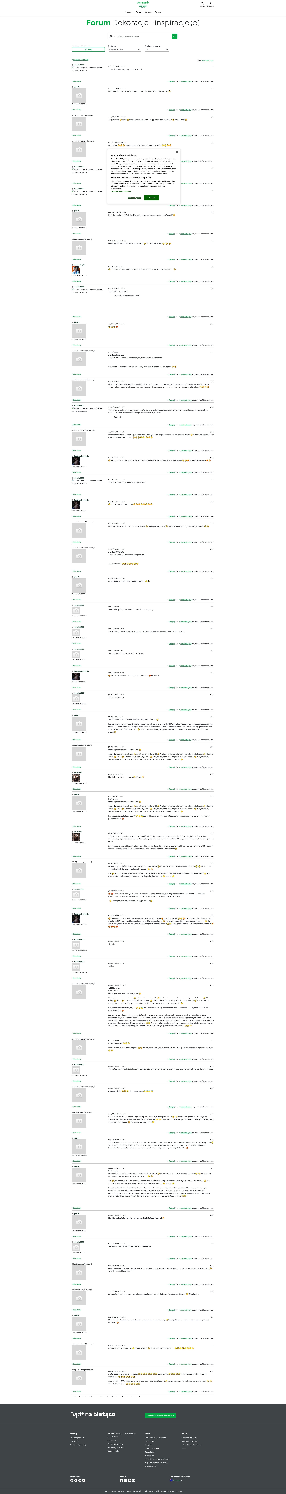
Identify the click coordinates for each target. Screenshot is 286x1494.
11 (96, 1396)
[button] (202, 4)
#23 (211, 629)
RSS (183, 1448)
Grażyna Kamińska (81, 456)
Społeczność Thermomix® (155, 1438)
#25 (211, 673)
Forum (147, 1434)
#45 (211, 1244)
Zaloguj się (111, 1440)
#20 (211, 549)
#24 (211, 651)
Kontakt (121, 1491)
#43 (211, 1168)
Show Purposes (134, 198)
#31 (211, 833)
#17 (211, 480)
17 (128, 1396)
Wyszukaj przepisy (77, 1438)
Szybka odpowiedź (80, 60)
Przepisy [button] (128, 12)
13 (107, 1396)
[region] (143, 176)
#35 (211, 941)
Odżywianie (149, 1452)
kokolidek (78, 773)
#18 (211, 502)
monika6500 (79, 65)
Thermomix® (150, 1441)
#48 (211, 1317)
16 (123, 1396)
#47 (211, 1291)
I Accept (151, 198)
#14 (211, 407)
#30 (211, 796)
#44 (211, 1215)
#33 (211, 891)
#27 (211, 717)
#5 (212, 168)
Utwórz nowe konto (115, 1444)
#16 (211, 458)
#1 (212, 66)
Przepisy (73, 1434)
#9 (212, 266)
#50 (211, 1371)
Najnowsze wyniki (116, 49)
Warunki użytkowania (133, 1491)
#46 (211, 1266)
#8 (212, 241)
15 (117, 1396)
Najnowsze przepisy (78, 1445)
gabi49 (76, 87)
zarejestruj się (185, 81)
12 (102, 1396)
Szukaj (184, 1434)
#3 (212, 117)
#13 (211, 381)
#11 (211, 324)
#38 (211, 1041)
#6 (212, 190)
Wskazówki (149, 1456)
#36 (211, 963)
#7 (212, 212)
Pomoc (179, 1491)
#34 (211, 916)
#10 (211, 288)
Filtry (90, 49)
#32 (211, 863)
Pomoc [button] (158, 12)
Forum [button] (138, 12)
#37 (211, 985)
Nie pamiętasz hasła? (115, 1447)
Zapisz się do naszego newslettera (160, 1415)
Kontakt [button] (148, 12)
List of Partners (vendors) (121, 191)
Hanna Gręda (79, 265)
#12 (211, 352)
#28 (211, 747)
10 (147, 49)
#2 (212, 88)
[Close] (177, 152)
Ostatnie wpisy (113, 1451)
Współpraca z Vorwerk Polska (156, 1463)
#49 (211, 1345)
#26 (211, 695)
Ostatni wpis (208, 60)
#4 (212, 143)
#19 (211, 523)
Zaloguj (172, 81)
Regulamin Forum (152, 1466)
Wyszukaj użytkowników (191, 1445)
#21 (211, 578)
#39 (211, 1066)
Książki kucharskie (152, 1448)
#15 (211, 432)
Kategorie (74, 1441)
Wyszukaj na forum (189, 1441)
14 (112, 1396)
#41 (211, 1114)
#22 (211, 607)
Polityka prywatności (151, 1491)
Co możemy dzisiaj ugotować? (157, 1459)
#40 (211, 1088)
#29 (211, 774)
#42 (211, 1140)
